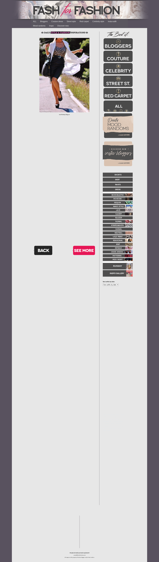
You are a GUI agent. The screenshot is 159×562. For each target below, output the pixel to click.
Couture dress (57, 21)
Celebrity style (98, 21)
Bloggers (44, 21)
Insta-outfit (112, 21)
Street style (71, 21)
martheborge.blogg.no (64, 114)
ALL (34, 21)
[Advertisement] (117, 313)
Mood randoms (39, 26)
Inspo (51, 26)
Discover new (63, 26)
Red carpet (84, 21)
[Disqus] (64, 153)
